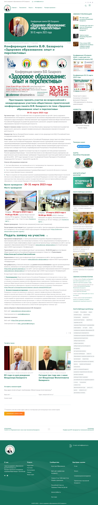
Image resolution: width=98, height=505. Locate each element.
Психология (77, 366)
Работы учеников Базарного (81, 369)
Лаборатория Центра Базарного (82, 346)
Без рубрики (83, 312)
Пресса (76, 364)
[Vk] (85, 2)
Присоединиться (84, 146)
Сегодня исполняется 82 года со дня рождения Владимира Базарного (82, 128)
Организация (77, 359)
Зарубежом (89, 320)
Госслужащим (31, 470)
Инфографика (77, 327)
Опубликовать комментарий (14, 413)
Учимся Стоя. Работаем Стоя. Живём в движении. (60, 479)
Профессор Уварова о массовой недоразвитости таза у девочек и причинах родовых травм (83, 281)
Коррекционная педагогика (81, 338)
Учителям (30, 468)
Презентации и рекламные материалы (84, 361)
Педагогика (85, 359)
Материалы (38, 7)
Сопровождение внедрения (82, 476)
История (85, 327)
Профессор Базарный (21, 373)
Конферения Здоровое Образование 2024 (84, 330)
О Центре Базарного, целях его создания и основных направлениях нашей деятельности (82, 299)
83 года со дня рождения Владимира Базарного (17, 376)
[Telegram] (92, 2)
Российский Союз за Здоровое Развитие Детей (59, 486)
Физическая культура (79, 387)
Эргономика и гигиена (79, 392)
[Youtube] (90, 2)
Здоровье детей (78, 322)
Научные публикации (79, 353)
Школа (75, 390)
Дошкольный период (79, 320)
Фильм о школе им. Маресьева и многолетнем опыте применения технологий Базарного (83, 226)
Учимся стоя (77, 385)
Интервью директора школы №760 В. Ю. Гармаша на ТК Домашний (81, 249)
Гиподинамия (77, 317)
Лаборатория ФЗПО (79, 343)
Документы (85, 317)
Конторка (54, 497)
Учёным (29, 472)
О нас (75, 466)
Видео (47, 373)
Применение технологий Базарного (81, 482)
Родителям (30, 465)
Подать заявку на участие (24, 235)
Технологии (22, 7)
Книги (90, 327)
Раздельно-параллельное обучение (83, 372)
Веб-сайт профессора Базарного (57, 472)
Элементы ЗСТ (83, 390)
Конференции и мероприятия (81, 333)
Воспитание (87, 314)
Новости (13, 373)
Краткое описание (81, 291)
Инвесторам (30, 474)
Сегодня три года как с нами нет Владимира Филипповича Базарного (54, 378)
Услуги (31, 7)
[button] (93, 109)
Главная (14, 7)
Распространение (49, 7)
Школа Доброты (56, 492)
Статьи (76, 382)
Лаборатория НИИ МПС (79, 340)
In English (76, 312)
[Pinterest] (88, 2)
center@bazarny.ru (39, 1)
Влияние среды (78, 314)
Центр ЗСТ (30, 373)
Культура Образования (58, 466)
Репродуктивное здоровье (81, 377)
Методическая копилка (80, 351)
